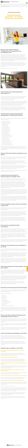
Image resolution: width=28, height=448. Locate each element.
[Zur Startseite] (10, 2)
